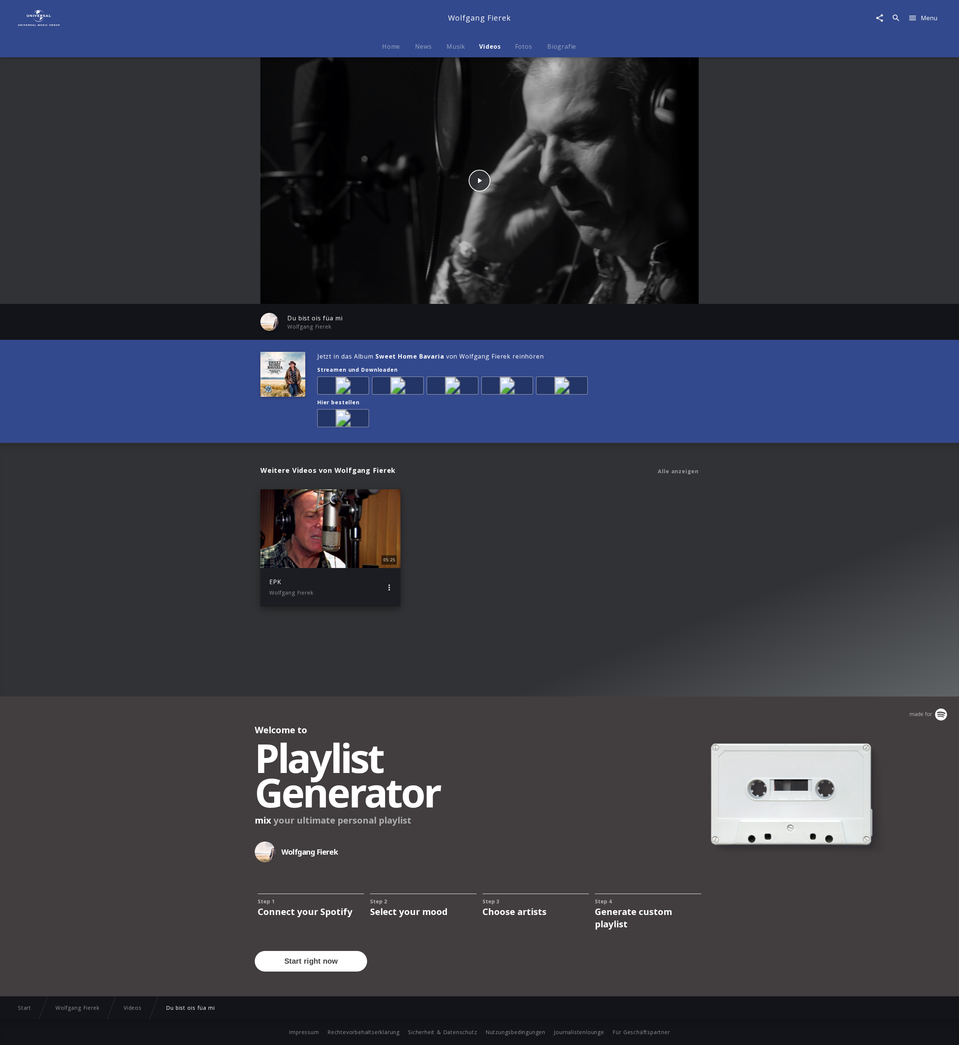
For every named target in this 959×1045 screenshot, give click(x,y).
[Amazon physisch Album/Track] (344, 419)
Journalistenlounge (579, 1032)
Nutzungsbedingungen (515, 1032)
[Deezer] (508, 387)
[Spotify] (454, 387)
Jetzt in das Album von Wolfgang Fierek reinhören (430, 356)
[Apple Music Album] (344, 387)
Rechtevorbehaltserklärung (363, 1032)
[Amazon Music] (399, 387)
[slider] (450, 294)
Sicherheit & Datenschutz (442, 1032)
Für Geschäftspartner (641, 1032)
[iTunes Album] (563, 387)
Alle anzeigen (678, 471)
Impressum (304, 1032)
